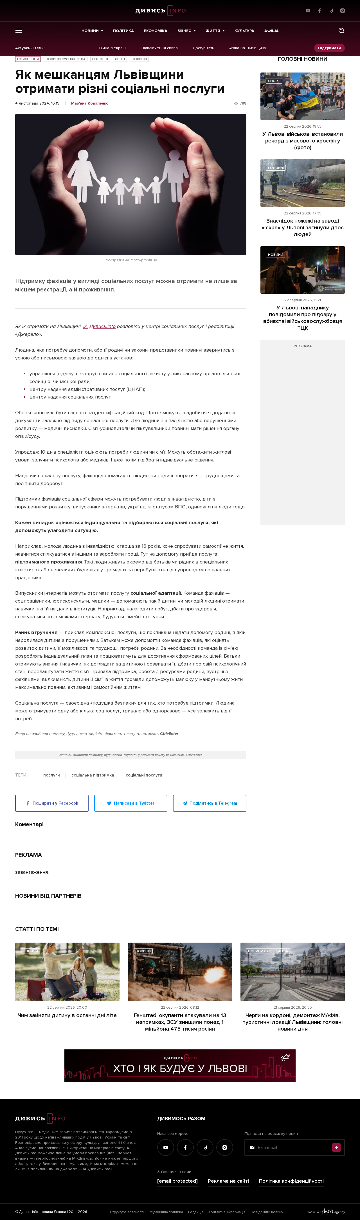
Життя (213, 30)
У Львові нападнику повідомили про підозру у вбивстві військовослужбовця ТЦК (302, 317)
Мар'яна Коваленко (90, 103)
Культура (244, 30)
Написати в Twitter (134, 803)
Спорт (274, 81)
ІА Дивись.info (99, 326)
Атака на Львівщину (247, 48)
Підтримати (329, 48)
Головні (100, 59)
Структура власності (127, 1212)
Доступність (203, 48)
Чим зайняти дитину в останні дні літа (67, 1015)
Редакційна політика (166, 1212)
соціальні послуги (144, 775)
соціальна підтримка (92, 775)
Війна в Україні (113, 48)
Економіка (155, 30)
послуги (51, 775)
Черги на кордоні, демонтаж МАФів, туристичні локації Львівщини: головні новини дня (293, 1022)
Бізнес (184, 30)
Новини (90, 30)
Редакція (195, 1212)
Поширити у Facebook (55, 803)
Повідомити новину (267, 1212)
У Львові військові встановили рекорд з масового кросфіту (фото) (302, 141)
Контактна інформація (227, 1212)
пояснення (28, 59)
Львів (120, 59)
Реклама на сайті (228, 1181)
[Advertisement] (302, 435)
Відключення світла (159, 48)
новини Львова (53, 1212)
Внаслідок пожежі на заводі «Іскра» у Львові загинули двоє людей (303, 228)
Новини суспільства (66, 59)
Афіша (271, 30)
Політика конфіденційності (291, 1181)
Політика (123, 30)
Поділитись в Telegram (213, 803)
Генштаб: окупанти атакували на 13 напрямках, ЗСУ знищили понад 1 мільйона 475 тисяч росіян (180, 1022)
